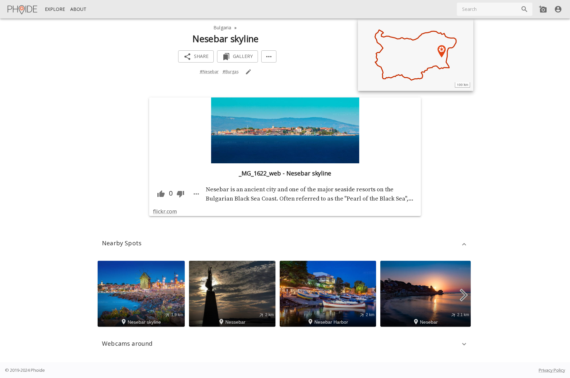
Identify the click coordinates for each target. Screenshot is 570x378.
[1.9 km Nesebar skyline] (142, 293)
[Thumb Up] (161, 194)
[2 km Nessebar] (233, 293)
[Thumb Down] (180, 194)
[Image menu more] (196, 194)
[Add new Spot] (543, 9)
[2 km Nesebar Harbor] (329, 293)
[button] (285, 244)
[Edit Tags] (248, 72)
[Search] (524, 9)
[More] (268, 56)
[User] (558, 9)
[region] (415, 54)
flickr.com (164, 211)
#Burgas (230, 71)
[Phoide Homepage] (22, 9)
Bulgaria (222, 27)
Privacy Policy (552, 370)
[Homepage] (22, 9)
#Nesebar (209, 71)
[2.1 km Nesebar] (426, 293)
